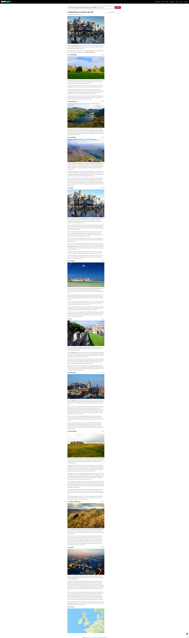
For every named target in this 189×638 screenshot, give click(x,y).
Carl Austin (71, 14)
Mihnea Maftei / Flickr (101, 78)
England (74, 45)
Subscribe (118, 7)
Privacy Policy (99, 637)
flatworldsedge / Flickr (101, 527)
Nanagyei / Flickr (102, 286)
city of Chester (85, 218)
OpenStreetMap (102, 632)
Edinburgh (73, 400)
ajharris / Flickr (102, 345)
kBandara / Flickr (102, 161)
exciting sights (74, 352)
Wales (77, 45)
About (95, 637)
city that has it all (74, 578)
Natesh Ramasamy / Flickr (101, 456)
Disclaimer (105, 637)
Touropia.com (87, 637)
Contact (92, 637)
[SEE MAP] (102, 54)
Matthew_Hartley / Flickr (101, 216)
